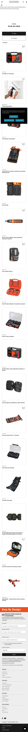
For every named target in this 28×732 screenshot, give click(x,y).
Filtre (15, 33)
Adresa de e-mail (5, 637)
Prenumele (4, 623)
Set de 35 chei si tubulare (8, 336)
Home (1, 5)
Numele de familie (5, 629)
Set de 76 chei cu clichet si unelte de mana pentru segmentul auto (13, 172)
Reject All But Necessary (9, 120)
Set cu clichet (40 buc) (7, 271)
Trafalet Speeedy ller (7, 106)
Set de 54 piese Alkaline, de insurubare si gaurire (13, 304)
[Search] (23, 2)
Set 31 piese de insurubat (8, 467)
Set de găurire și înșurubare (8, 138)
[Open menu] (2, 2)
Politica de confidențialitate (14, 659)
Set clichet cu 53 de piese (8, 73)
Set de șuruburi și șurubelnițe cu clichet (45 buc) (13, 402)
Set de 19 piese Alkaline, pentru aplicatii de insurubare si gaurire (12, 238)
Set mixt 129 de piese (7, 500)
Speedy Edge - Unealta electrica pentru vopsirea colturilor (13, 599)
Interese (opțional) (6, 647)
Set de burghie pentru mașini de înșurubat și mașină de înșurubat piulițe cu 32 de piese (12, 533)
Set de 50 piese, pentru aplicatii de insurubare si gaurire (13, 369)
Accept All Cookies (19, 120)
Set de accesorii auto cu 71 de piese (10, 435)
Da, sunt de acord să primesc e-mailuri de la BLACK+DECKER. (13, 644)
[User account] (26, 2)
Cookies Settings (14, 116)
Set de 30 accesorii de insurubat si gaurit (11, 566)
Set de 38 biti (5, 205)
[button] (2, 718)
